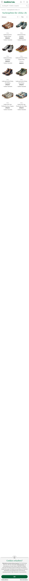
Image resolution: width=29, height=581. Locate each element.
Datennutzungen (20, 564)
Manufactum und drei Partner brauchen (10, 563)
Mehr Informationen (24, 579)
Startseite (3, 9)
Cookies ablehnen (4, 579)
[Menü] (2, 2)
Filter (22, 17)
